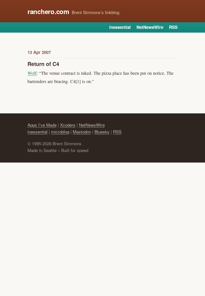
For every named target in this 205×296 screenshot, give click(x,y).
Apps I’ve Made (42, 125)
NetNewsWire (149, 27)
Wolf (32, 73)
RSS (173, 27)
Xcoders (68, 125)
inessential (120, 27)
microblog (60, 131)
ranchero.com (48, 11)
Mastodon (82, 131)
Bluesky (102, 131)
